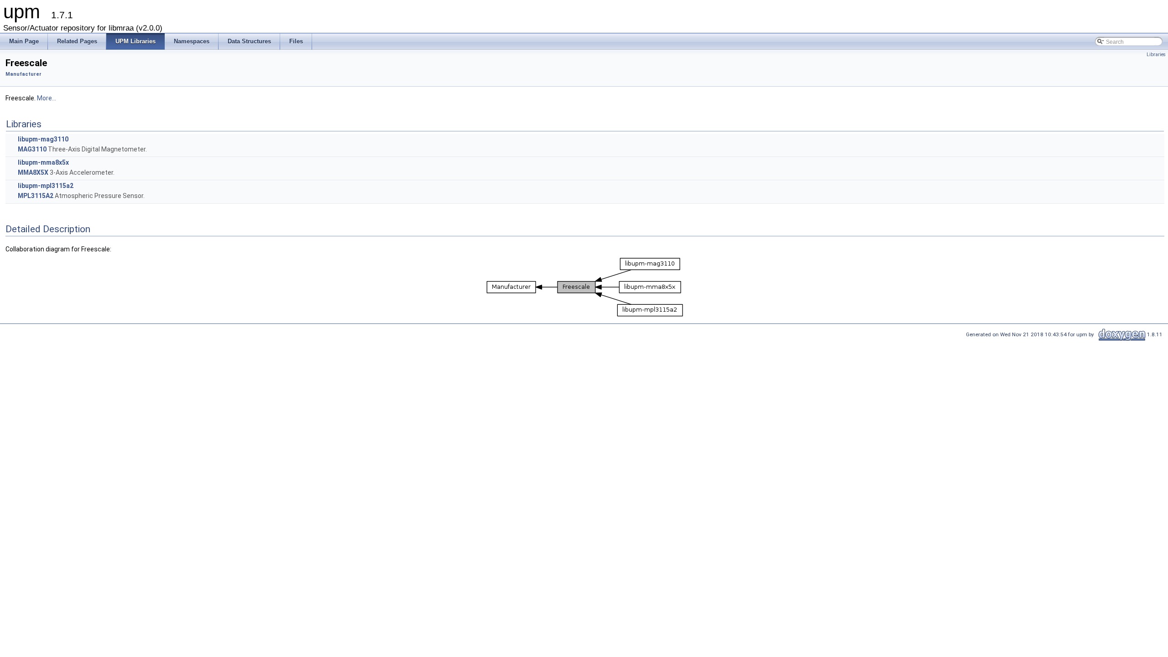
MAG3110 (32, 149)
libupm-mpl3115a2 (45, 185)
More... (46, 98)
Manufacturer (23, 74)
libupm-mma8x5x (43, 162)
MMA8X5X (33, 172)
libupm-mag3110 (43, 139)
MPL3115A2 (35, 195)
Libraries (1156, 54)
